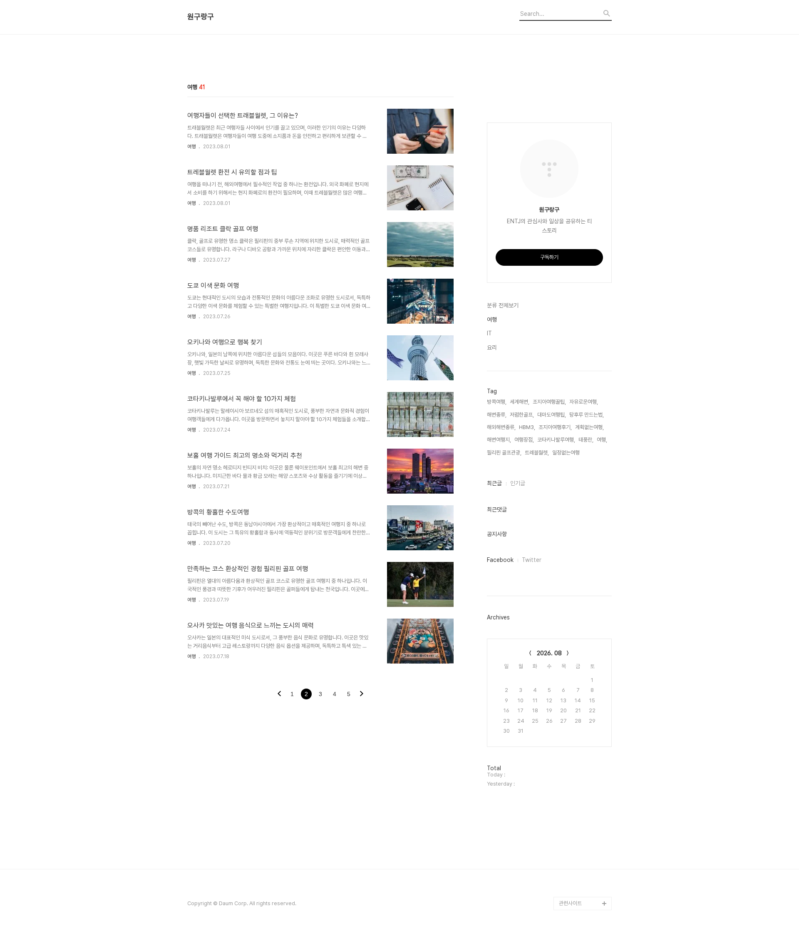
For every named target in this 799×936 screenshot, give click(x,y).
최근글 (494, 483)
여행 (191, 147)
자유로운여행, (583, 402)
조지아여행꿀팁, (549, 402)
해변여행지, (499, 440)
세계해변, (519, 402)
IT (489, 333)
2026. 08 (549, 653)
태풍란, (585, 440)
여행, (602, 440)
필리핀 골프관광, (504, 452)
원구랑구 (200, 16)
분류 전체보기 (503, 305)
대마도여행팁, (551, 415)
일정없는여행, (566, 452)
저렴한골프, (522, 415)
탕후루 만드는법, (586, 415)
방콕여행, (496, 402)
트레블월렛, (537, 452)
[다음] (362, 694)
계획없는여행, (589, 427)
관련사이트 (570, 903)
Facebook (500, 560)
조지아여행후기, (555, 427)
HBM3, (527, 427)
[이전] (279, 694)
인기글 (517, 483)
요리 (492, 347)
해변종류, (496, 415)
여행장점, (524, 440)
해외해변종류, (501, 427)
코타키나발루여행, (556, 440)
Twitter (531, 560)
